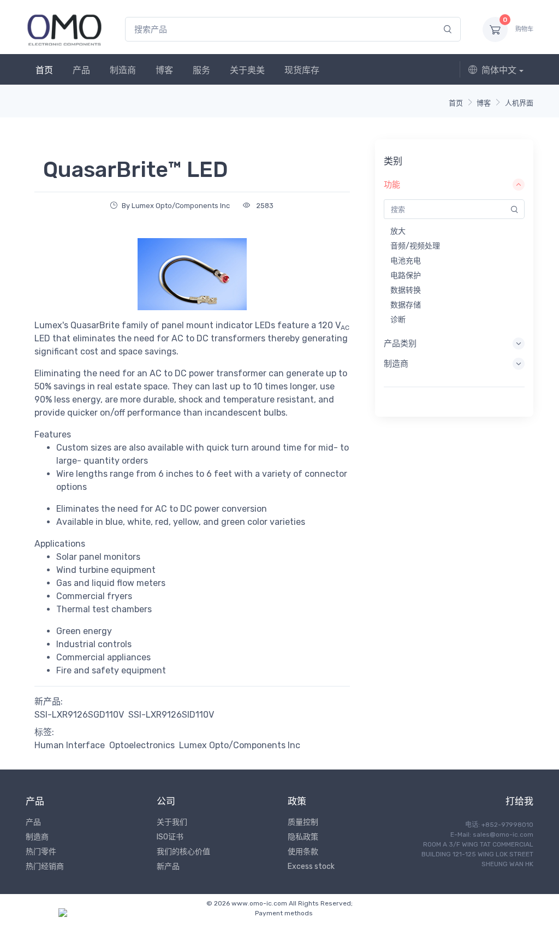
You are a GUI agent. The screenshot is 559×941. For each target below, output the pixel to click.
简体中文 (498, 70)
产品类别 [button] (400, 343)
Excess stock (311, 866)
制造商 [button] (396, 364)
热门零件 (41, 851)
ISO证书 (170, 837)
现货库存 (301, 70)
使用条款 (303, 851)
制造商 (123, 70)
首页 (44, 70)
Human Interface (69, 745)
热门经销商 (45, 866)
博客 (164, 70)
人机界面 (519, 103)
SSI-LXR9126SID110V (171, 714)
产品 (81, 70)
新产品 (168, 866)
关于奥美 (247, 70)
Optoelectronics (142, 745)
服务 (201, 70)
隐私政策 (303, 837)
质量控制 (303, 822)
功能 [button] (392, 185)
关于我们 (172, 822)
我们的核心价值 (183, 851)
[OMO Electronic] (64, 29)
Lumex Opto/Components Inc (239, 745)
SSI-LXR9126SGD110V (79, 714)
